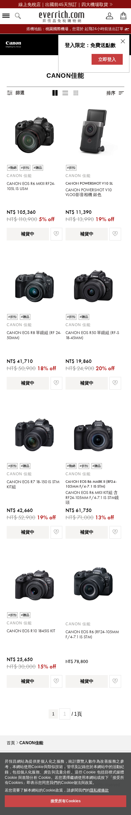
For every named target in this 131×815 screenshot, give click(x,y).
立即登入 (107, 59)
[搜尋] (18, 16)
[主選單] (6, 16)
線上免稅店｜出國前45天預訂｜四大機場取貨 (63, 4)
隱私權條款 (99, 790)
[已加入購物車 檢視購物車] (123, 16)
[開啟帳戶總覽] (110, 16)
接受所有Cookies (66, 801)
